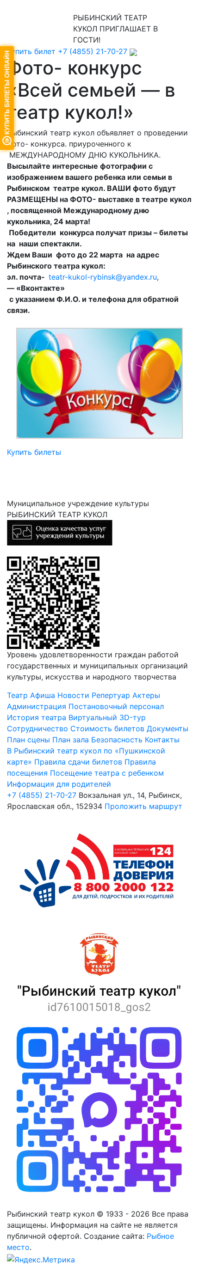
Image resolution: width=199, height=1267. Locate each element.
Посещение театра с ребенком (107, 772)
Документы (167, 728)
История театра (36, 717)
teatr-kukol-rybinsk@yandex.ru (103, 277)
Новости (73, 695)
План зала (70, 739)
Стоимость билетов (108, 728)
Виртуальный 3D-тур (107, 717)
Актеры (146, 695)
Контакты (162, 739)
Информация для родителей (59, 784)
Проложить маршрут (143, 806)
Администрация (36, 706)
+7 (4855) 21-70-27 (92, 51)
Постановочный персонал (116, 706)
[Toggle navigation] (20, 6)
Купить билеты (34, 452)
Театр (17, 695)
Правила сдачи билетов (78, 761)
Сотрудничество (37, 728)
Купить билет (31, 51)
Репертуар (111, 695)
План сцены (28, 739)
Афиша (42, 695)
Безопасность (117, 739)
